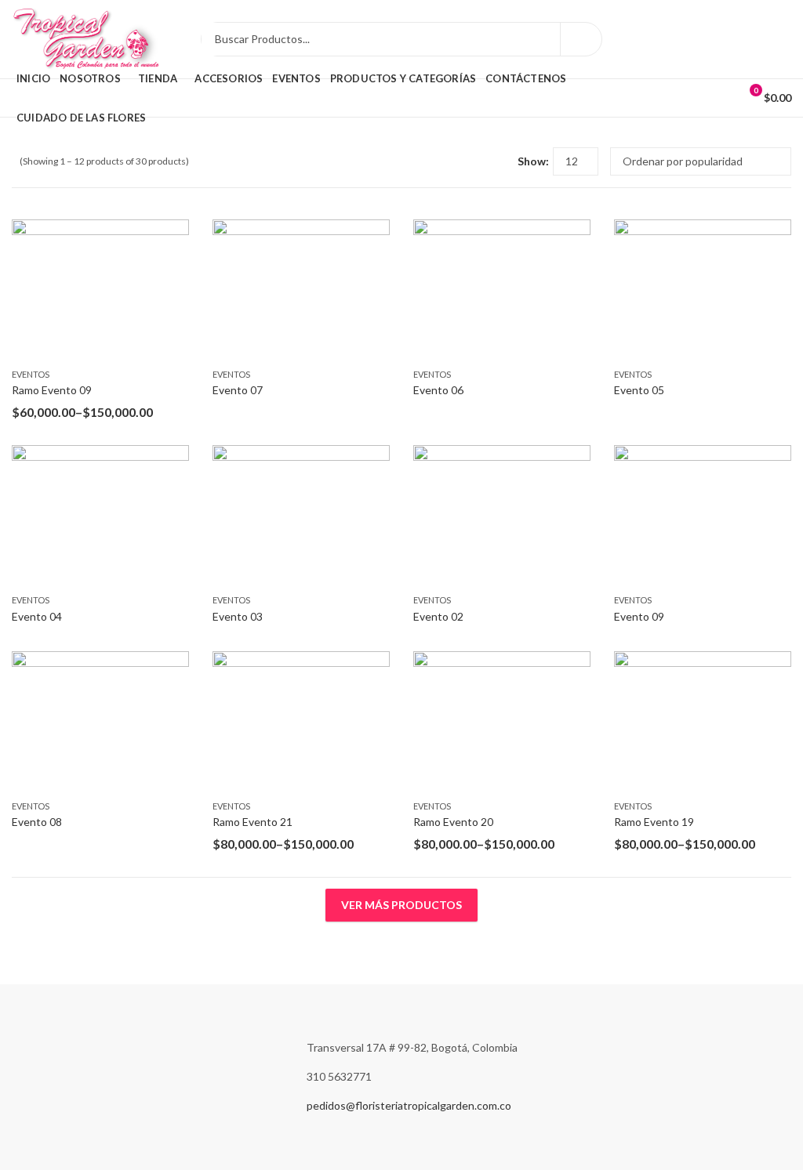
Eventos (30, 374)
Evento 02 (438, 616)
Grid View (477, 161)
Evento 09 (639, 616)
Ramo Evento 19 (654, 821)
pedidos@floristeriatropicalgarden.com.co (409, 1105)
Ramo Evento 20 (453, 821)
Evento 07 (238, 390)
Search (581, 39)
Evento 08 (37, 821)
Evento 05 (639, 390)
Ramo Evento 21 (252, 821)
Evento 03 (238, 616)
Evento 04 (37, 616)
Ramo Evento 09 (52, 390)
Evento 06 (438, 390)
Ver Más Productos (401, 904)
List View (499, 161)
